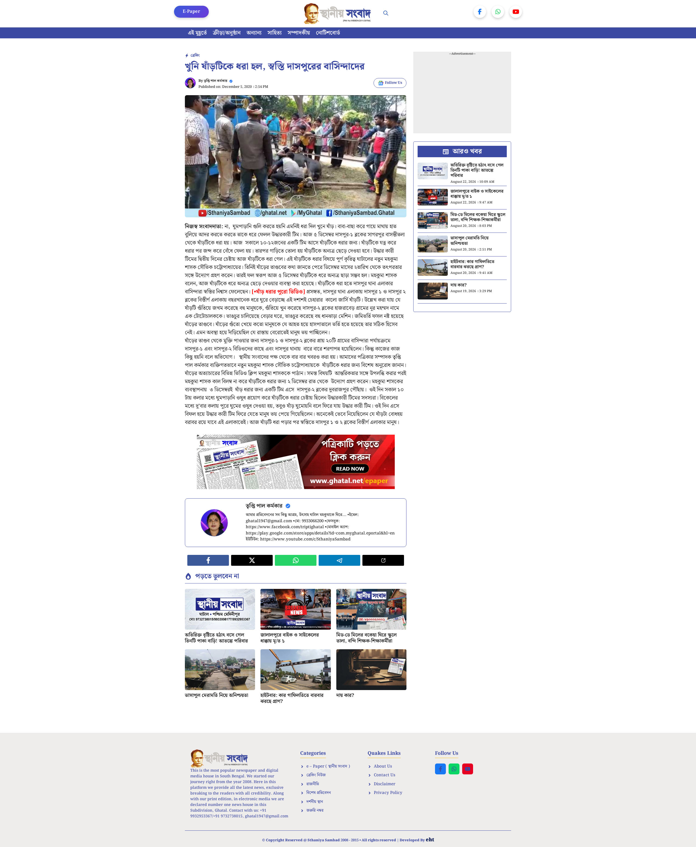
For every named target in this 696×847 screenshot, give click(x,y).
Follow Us (393, 83)
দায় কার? (345, 695)
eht (430, 840)
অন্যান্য (254, 33)
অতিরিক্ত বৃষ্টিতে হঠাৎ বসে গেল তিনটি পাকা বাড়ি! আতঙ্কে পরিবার (216, 638)
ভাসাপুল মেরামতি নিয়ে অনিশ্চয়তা (216, 695)
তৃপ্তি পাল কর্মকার (215, 81)
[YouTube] (515, 11)
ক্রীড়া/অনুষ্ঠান (227, 33)
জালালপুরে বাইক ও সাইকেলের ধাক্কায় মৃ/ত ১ (289, 638)
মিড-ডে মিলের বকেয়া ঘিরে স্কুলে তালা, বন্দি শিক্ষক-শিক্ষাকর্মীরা (366, 638)
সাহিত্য (275, 33)
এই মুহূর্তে (197, 33)
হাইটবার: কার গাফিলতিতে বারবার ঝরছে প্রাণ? (292, 698)
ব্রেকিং (195, 55)
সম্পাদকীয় (299, 33)
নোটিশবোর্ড (328, 33)
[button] (385, 13)
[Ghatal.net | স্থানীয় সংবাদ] (338, 13)
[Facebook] (480, 11)
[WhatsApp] (498, 11)
